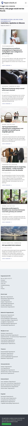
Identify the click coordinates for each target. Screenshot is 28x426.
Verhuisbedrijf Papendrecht (8, 325)
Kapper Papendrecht (6, 302)
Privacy (3, 288)
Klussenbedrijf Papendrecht (8, 351)
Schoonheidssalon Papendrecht (9, 318)
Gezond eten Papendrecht (8, 307)
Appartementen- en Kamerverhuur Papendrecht (13, 336)
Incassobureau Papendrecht (8, 400)
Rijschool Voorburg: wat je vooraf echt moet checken (13, 89)
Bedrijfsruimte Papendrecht (8, 401)
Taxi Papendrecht (5, 300)
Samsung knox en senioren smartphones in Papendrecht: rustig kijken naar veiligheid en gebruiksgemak (12, 50)
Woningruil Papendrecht (7, 396)
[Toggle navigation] (25, 3)
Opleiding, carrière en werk (11, 86)
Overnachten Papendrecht (8, 340)
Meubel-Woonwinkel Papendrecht (9, 335)
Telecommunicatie (8, 46)
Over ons (3, 283)
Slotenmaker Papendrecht (8, 388)
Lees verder (6, 65)
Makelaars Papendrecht (7, 358)
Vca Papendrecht (5, 368)
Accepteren (6, 423)
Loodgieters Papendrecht (7, 322)
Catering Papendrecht (6, 317)
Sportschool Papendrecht (7, 373)
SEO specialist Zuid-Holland (11, 245)
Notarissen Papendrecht (7, 353)
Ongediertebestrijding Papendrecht (10, 403)
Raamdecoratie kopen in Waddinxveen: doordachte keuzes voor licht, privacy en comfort (13, 210)
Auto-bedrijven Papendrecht (8, 381)
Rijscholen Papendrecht (7, 297)
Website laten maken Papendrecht (10, 371)
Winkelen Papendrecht (7, 333)
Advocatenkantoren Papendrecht (9, 386)
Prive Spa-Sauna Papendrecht (8, 398)
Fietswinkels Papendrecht (7, 298)
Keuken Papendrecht (6, 366)
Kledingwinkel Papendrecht (8, 370)
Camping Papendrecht (7, 338)
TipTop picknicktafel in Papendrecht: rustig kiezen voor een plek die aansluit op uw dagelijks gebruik (12, 129)
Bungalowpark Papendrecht (8, 343)
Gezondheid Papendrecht (7, 303)
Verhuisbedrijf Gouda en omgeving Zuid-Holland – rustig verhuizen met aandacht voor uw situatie (14, 168)
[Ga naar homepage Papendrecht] (8, 3)
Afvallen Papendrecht (6, 305)
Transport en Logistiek (9, 164)
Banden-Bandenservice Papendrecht (10, 385)
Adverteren (4, 282)
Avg (2, 287)
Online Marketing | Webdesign (11, 243)
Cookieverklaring (5, 285)
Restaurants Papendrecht (7, 315)
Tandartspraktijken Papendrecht (9, 320)
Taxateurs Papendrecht (7, 355)
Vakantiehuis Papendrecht (7, 342)
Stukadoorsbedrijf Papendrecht (9, 323)
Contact (3, 280)
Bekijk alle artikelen (5, 25)
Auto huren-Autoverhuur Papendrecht (11, 383)
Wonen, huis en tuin (8, 124)
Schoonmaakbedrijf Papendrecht (9, 356)
